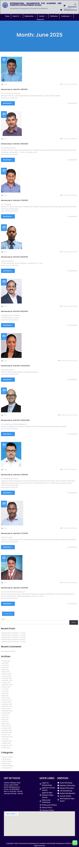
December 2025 (7, 678)
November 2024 (7, 706)
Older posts (8, 614)
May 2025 (5, 693)
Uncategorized (6, 768)
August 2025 (6, 687)
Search (3, 619)
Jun (4, 60)
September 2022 (7, 745)
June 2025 (5, 691)
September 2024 (7, 711)
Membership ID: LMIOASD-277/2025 (14, 533)
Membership (29, 16)
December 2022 (7, 741)
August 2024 (6, 713)
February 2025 (6, 700)
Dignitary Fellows (72, 360)
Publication (54, 16)
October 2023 (6, 734)
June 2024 (5, 717)
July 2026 (5, 663)
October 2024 (6, 708)
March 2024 (6, 724)
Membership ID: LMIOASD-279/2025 (14, 200)
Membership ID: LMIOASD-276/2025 (14, 588)
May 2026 (5, 667)
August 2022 (6, 747)
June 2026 (5, 665)
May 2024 (5, 719)
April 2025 (5, 695)
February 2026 (6, 674)
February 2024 (6, 726)
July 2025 (5, 689)
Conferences (65, 16)
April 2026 (5, 669)
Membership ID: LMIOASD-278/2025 (14, 475)
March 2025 (6, 698)
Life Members (73, 84)
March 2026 (6, 672)
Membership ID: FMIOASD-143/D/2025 (15, 420)
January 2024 (6, 728)
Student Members (7, 765)
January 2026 (6, 676)
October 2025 (6, 682)
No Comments (72, 103)
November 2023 (7, 732)
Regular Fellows (7, 761)
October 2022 (6, 743)
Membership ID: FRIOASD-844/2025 (14, 257)
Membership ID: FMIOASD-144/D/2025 (15, 366)
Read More (7, 103)
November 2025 (7, 680)
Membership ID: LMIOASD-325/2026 (13, 639)
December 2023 (7, 730)
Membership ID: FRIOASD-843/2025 (14, 311)
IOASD (5, 84)
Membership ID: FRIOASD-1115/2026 (14, 637)
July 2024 (5, 715)
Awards (41, 16)
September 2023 (7, 737)
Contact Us (40, 19)
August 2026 (6, 661)
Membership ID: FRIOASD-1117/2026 (14, 633)
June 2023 (5, 739)
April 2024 (5, 721)
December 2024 (7, 704)
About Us (16, 16)
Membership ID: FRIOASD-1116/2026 (14, 635)
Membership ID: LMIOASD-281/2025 (14, 89)
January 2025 (6, 702)
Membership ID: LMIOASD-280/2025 (14, 144)
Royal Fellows (73, 252)
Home (7, 16)
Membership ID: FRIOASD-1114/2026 (14, 642)
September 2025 (7, 685)
